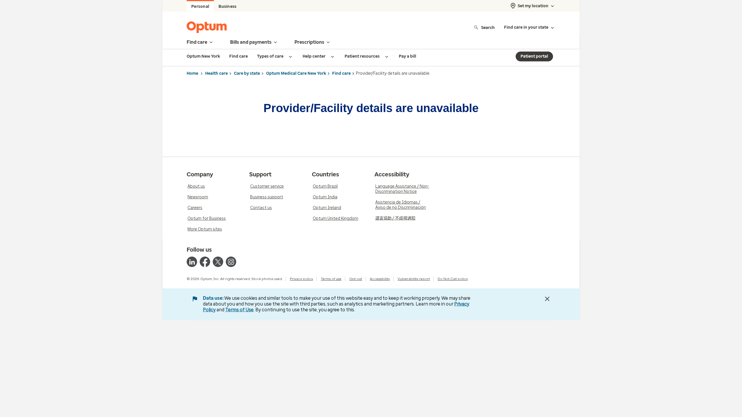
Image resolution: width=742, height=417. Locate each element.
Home (192, 73)
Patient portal (534, 56)
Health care (216, 73)
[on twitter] (218, 262)
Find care (341, 73)
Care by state (247, 73)
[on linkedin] (192, 262)
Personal (200, 6)
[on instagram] (231, 262)
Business (228, 6)
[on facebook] (205, 262)
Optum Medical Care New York (296, 73)
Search (488, 27)
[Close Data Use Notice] (547, 298)
